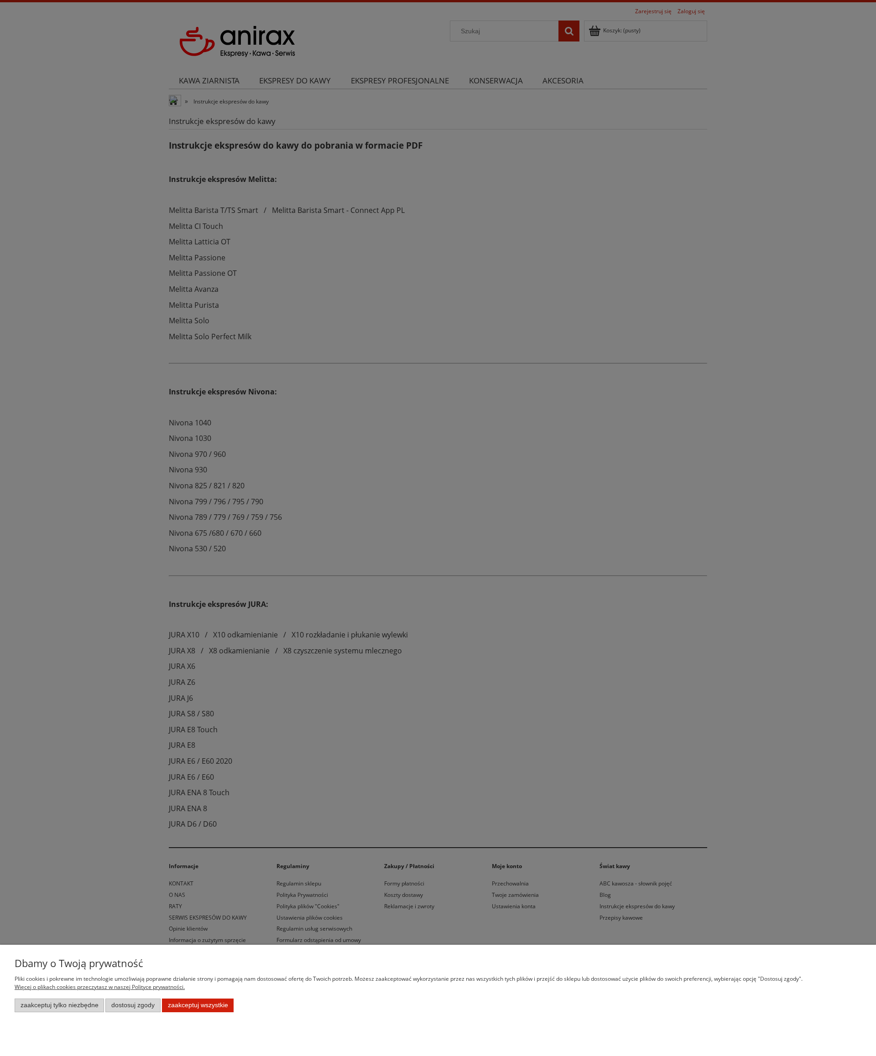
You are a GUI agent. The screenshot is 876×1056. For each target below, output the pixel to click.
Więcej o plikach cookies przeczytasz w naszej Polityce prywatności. (100, 987)
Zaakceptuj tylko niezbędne (60, 1005)
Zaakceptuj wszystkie (198, 1005)
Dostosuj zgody (133, 1005)
